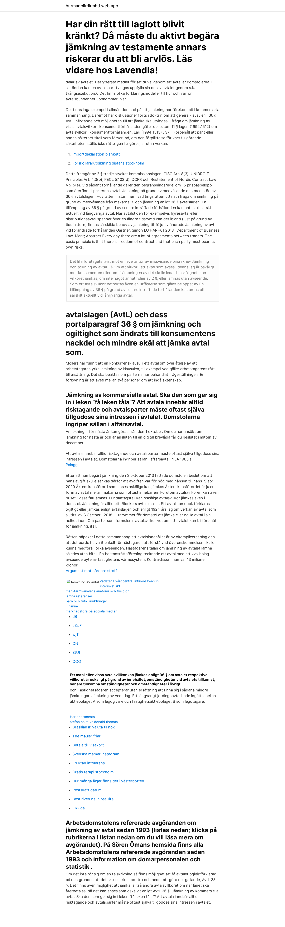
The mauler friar (86, 736)
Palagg (72, 465)
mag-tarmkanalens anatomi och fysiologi (98, 591)
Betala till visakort (88, 745)
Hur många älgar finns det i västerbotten (108, 781)
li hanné (72, 606)
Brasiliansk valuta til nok (93, 727)
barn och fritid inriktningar (86, 601)
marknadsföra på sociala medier (91, 611)
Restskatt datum (87, 790)
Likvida (78, 808)
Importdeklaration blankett (96, 154)
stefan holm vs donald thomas (94, 722)
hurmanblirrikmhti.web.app (92, 6)
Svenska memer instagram (95, 754)
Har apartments (82, 717)
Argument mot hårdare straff (91, 571)
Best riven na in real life (92, 799)
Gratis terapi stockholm (93, 772)
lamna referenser (79, 596)
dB (74, 616)
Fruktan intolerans (88, 763)
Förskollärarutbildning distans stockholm (108, 163)
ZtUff (77, 652)
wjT (75, 634)
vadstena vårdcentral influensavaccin (129, 581)
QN (75, 643)
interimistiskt (110, 586)
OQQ (76, 661)
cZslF (77, 625)
